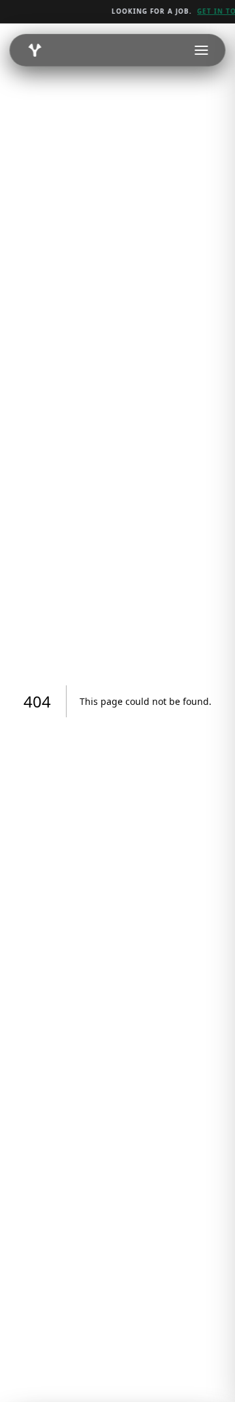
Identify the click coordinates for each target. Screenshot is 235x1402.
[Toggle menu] (201, 50)
